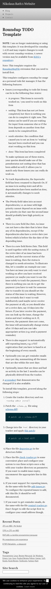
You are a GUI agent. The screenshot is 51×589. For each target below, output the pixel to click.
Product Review (23, 558)
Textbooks (23, 561)
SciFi (43, 558)
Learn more (29, 586)
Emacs (5, 558)
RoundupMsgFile (11, 68)
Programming (8, 556)
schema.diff (11, 409)
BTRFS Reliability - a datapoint (14, 544)
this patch (29, 430)
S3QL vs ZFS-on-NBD (11, 530)
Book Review (13, 561)
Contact (9, 17)
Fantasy (31, 561)
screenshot (10, 380)
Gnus (14, 558)
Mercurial (28, 556)
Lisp (10, 558)
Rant (36, 561)
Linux (16, 556)
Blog (7, 10)
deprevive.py (25, 448)
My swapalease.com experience (15, 539)
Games (38, 558)
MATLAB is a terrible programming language (20, 535)
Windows (39, 556)
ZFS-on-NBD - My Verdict (12, 526)
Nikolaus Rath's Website (19, 4)
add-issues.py (38, 486)
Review (21, 556)
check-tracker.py (28, 457)
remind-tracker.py (37, 505)
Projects (9, 14)
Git (34, 556)
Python (32, 558)
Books (5, 561)
